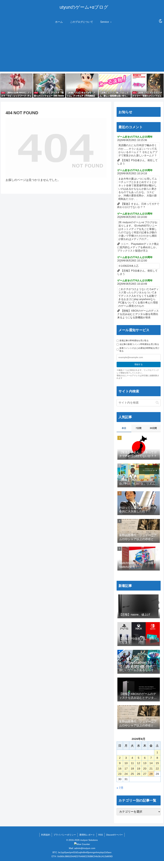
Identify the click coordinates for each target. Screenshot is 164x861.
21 (151, 768)
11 (132, 763)
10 (126, 763)
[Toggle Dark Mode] (160, 21)
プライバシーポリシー (64, 834)
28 (151, 773)
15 (157, 763)
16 (119, 768)
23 (119, 773)
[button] (157, 403)
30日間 (153, 428)
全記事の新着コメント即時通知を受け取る (139, 344)
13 (144, 763)
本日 (124, 428)
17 (126, 768)
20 (144, 768)
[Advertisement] (82, 49)
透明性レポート (87, 834)
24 (126, 773)
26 (138, 773)
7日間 (138, 428)
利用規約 (45, 834)
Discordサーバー (114, 834)
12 (138, 763)
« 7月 (120, 787)
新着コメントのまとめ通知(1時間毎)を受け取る (139, 349)
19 (138, 768)
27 (144, 773)
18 (132, 768)
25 (132, 773)
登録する (138, 364)
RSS (100, 834)
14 (151, 763)
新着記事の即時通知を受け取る (134, 340)
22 (157, 768)
